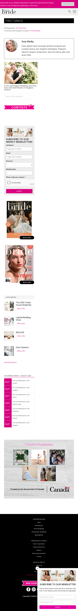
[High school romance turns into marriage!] (48, 473)
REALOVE (20, 332)
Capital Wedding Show (23, 318)
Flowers (39, 550)
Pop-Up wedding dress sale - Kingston (21, 424)
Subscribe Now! (67, 4)
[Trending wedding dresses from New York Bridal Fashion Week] (30, 473)
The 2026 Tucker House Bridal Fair (23, 303)
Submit (57, 607)
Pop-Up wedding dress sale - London (21, 382)
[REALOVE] (9, 336)
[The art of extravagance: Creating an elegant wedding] (21, 457)
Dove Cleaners (22, 347)
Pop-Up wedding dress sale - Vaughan (21, 389)
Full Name (10, 145)
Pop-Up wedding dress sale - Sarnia (21, 396)
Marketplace (39, 535)
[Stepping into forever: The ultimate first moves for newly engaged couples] (39, 457)
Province (9, 161)
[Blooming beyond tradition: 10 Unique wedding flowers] (57, 457)
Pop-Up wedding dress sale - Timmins (21, 417)
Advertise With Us (39, 562)
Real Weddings (39, 529)
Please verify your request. (15, 177)
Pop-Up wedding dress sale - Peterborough (21, 403)
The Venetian (35, 31)
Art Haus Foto (21, 28)
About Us (39, 565)
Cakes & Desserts (39, 547)
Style (39, 522)
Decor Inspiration (39, 544)
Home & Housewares (39, 553)
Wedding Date (11, 169)
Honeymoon (39, 525)
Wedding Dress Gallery (39, 541)
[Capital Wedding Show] (9, 321)
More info (21, 308)
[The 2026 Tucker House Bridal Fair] (9, 306)
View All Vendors (10, 362)
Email (8, 153)
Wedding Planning (39, 519)
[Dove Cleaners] (9, 351)
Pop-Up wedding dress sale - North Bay (21, 410)
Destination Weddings (39, 532)
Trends (39, 556)
